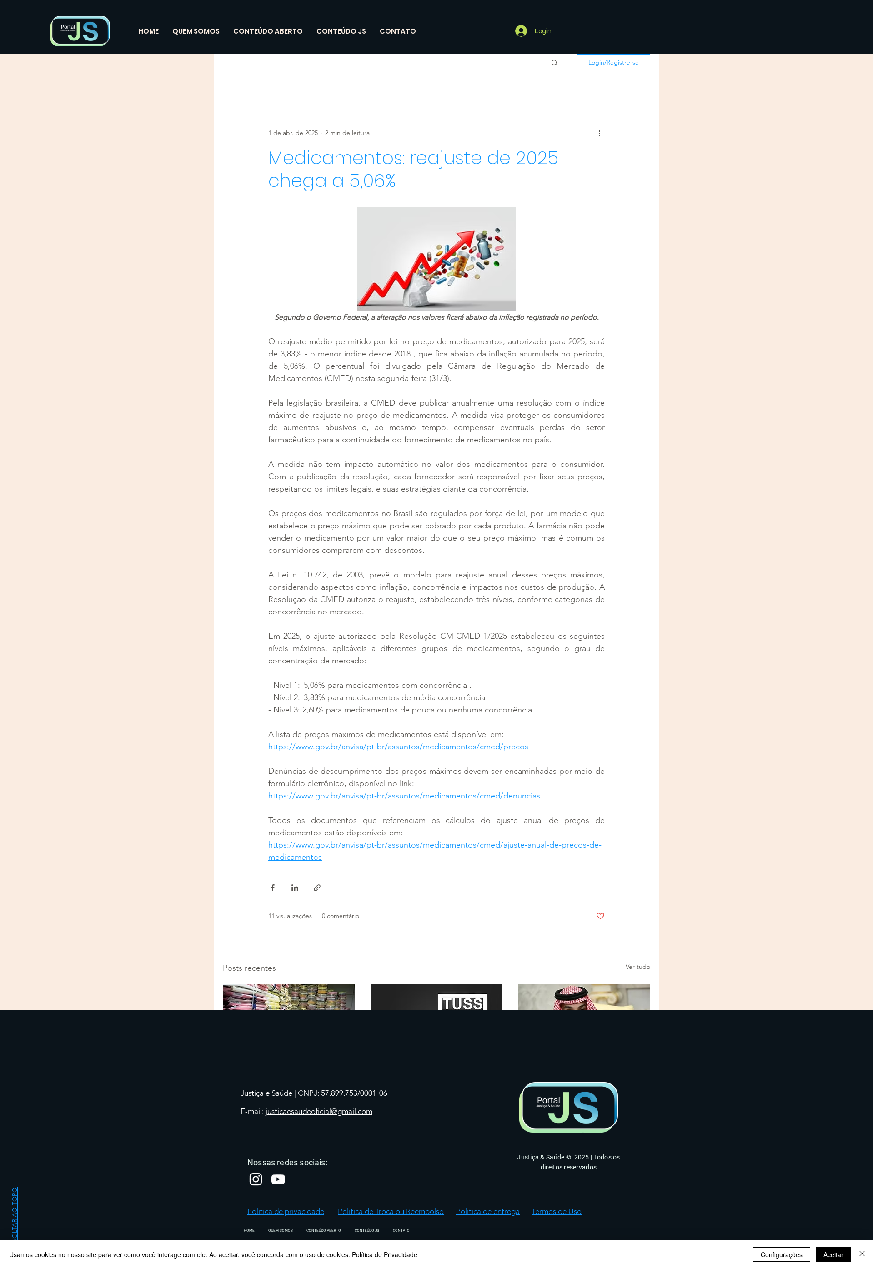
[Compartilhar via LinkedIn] (295, 887)
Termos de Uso (557, 1211)
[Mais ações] (599, 132)
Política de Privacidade (384, 1254)
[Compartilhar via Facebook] (272, 887)
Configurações (782, 1254)
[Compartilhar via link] (317, 887)
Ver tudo (638, 967)
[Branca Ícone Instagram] (255, 1179)
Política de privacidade (285, 1211)
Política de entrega (488, 1211)
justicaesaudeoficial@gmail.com (319, 1111)
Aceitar (833, 1254)
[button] (554, 62)
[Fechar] (862, 1254)
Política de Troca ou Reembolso (391, 1211)
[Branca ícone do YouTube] (278, 1179)
